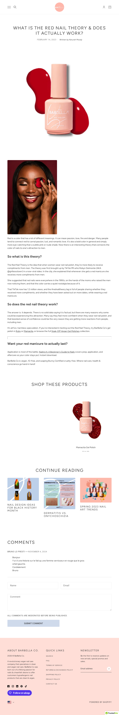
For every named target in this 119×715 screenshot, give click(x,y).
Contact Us (51, 684)
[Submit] (109, 669)
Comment (15, 597)
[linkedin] (17, 686)
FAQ (47, 661)
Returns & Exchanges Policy (59, 670)
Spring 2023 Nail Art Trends (93, 508)
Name (13, 585)
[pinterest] (21, 686)
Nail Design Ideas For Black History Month (22, 507)
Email (66, 585)
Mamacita (28, 331)
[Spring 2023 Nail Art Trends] (96, 490)
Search (49, 656)
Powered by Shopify (100, 702)
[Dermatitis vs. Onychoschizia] (59, 493)
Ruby (18, 331)
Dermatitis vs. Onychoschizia (56, 515)
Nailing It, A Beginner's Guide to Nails (57, 352)
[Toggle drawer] (9, 7)
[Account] (104, 7)
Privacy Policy (53, 679)
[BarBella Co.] (59, 7)
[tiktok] (26, 686)
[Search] (15, 7)
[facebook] (8, 686)
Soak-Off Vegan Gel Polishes (65, 331)
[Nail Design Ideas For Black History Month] (23, 489)
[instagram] (13, 686)
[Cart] (110, 7)
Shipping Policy (53, 674)
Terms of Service (54, 665)
